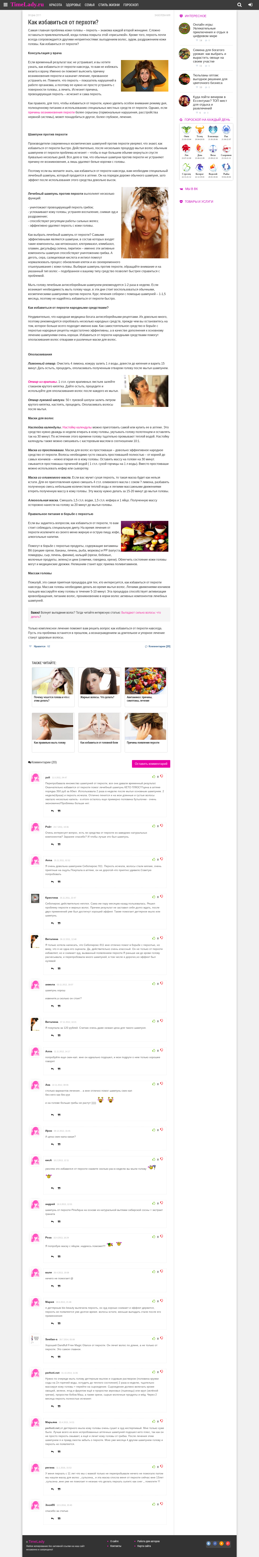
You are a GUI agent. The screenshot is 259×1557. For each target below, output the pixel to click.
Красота (55, 4)
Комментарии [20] (159, 646)
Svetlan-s (51, 1339)
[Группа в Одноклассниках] (221, 1545)
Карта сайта (144, 1546)
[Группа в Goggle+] (228, 1545)
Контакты (115, 1546)
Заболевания (162, 15)
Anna (48, 860)
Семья (90, 4)
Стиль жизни (109, 4)
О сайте (114, 1541)
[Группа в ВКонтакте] (209, 1545)
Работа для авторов (148, 1541)
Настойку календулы (77, 427)
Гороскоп (130, 4)
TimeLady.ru (27, 4)
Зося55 (50, 1504)
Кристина (51, 897)
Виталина (51, 939)
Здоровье (73, 4)
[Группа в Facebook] (215, 1545)
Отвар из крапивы (42, 381)
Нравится (42, 646)
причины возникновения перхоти (51, 112)
